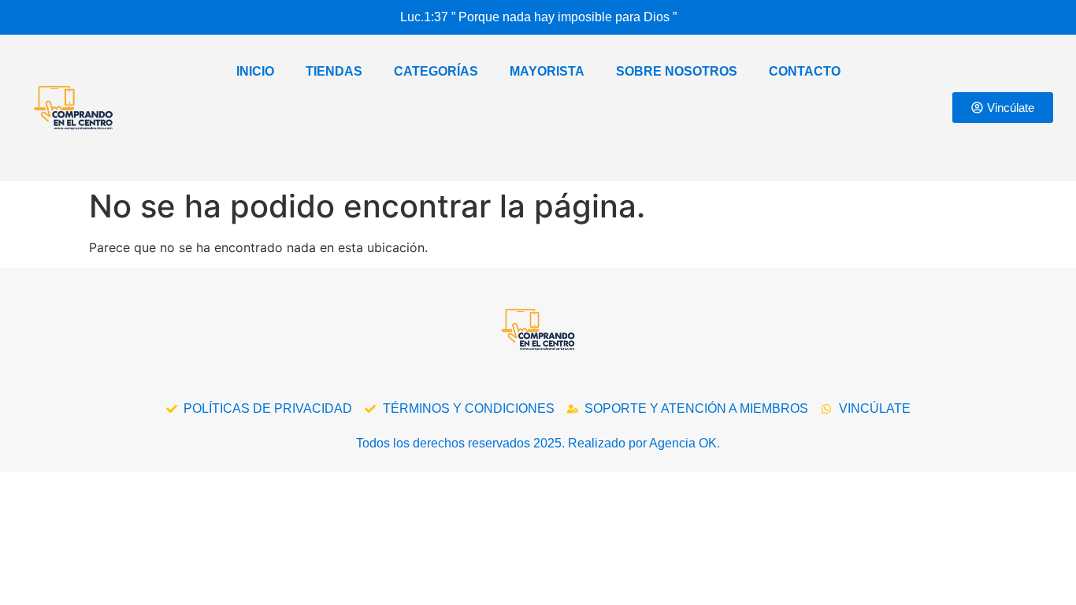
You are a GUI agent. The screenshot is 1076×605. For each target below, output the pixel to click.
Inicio (255, 71)
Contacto (804, 71)
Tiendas (334, 71)
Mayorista (547, 71)
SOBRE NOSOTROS (676, 71)
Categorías (436, 71)
